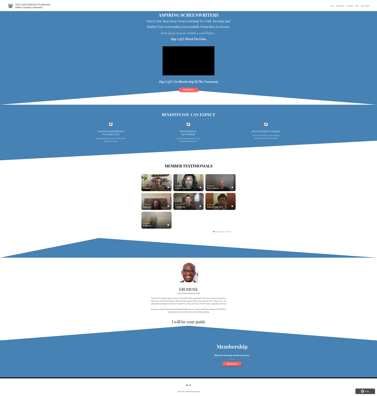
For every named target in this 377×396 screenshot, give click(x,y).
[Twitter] (187, 385)
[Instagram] (190, 385)
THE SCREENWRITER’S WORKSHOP (32, 4)
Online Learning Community (29, 7)
